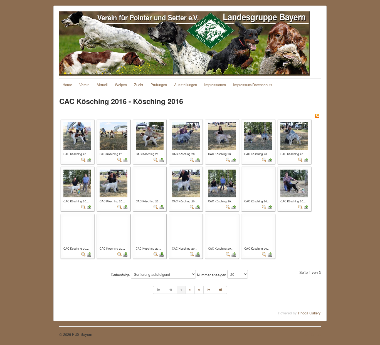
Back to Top (311, 334)
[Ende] (221, 290)
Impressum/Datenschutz (253, 84)
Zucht (138, 84)
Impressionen (215, 84)
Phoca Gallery (309, 313)
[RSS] (317, 115)
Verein (84, 84)
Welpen (121, 84)
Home (67, 84)
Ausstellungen (185, 84)
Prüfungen (158, 84)
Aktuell (102, 84)
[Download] (89, 159)
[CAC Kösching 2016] (77, 135)
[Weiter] (209, 290)
